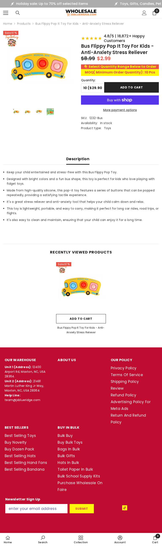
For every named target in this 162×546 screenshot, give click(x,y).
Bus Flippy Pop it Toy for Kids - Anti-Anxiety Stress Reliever (80, 330)
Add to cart (131, 87)
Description (77, 158)
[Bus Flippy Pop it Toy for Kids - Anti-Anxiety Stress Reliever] (81, 287)
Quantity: (88, 80)
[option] (81, 299)
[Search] (17, 12)
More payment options (120, 110)
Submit (81, 509)
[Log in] (144, 13)
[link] (43, 539)
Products (24, 24)
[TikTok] (124, 508)
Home (7, 24)
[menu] (5, 12)
